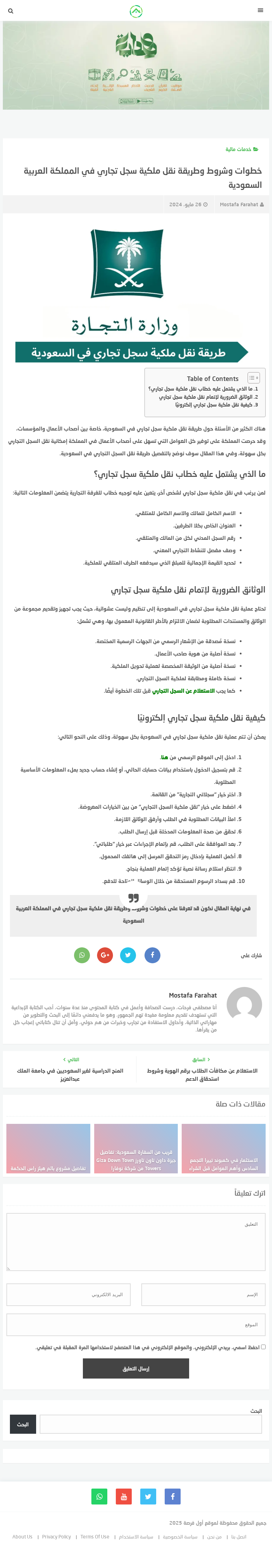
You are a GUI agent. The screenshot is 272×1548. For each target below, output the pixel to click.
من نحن (214, 1536)
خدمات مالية (238, 149)
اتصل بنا (238, 1536)
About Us (22, 1536)
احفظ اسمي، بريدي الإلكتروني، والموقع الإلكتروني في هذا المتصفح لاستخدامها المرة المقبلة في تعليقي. (147, 1347)
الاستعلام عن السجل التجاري (183, 690)
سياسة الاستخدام (136, 1536)
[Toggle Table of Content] (250, 378)
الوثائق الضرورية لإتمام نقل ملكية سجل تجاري (206, 397)
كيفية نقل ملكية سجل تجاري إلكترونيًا (214, 405)
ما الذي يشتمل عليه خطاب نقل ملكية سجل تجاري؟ (200, 389)
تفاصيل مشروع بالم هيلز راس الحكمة (48, 1168)
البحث (256, 1411)
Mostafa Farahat (239, 204)
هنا (164, 757)
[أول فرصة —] (136, 12)
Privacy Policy (56, 1536)
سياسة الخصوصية (180, 1536)
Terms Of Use (94, 1536)
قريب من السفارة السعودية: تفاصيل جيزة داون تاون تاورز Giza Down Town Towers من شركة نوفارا (136, 1160)
